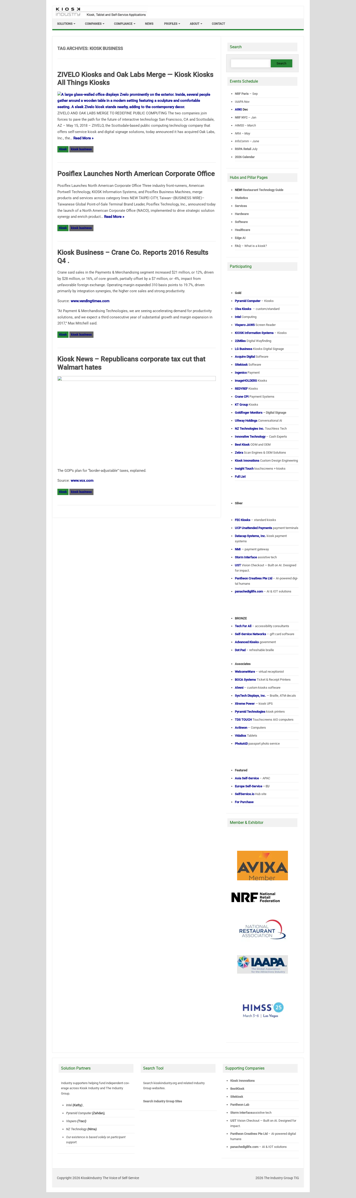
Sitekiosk (236, 1096)
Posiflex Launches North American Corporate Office (136, 174)
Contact (218, 23)
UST (233, 1120)
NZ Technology (76, 1129)
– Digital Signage (260, 412)
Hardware (242, 214)
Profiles (170, 23)
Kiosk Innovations (242, 1080)
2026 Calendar (245, 157)
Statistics (241, 198)
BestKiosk (237, 1088)
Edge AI (240, 238)
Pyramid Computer (78, 1113)
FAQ (238, 246)
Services (241, 206)
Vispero (71, 1121)
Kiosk (63, 149)
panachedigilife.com (244, 1147)
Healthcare (242, 230)
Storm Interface (241, 1112)
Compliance (123, 23)
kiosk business (81, 149)
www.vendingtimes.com (90, 301)
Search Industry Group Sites (162, 1101)
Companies (93, 23)
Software (241, 222)
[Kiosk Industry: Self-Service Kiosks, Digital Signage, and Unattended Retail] (100, 16)
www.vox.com (82, 480)
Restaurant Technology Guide (263, 190)
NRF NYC (241, 117)
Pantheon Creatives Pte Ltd (249, 1133)
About (194, 23)
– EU (252, 786)
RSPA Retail (243, 149)
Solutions (64, 23)
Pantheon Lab (239, 1104)
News (149, 23)
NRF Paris (242, 93)
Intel (69, 1105)
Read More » (83, 138)
